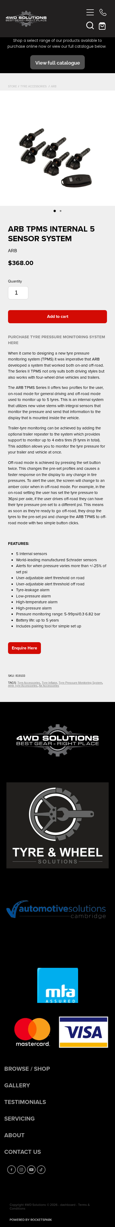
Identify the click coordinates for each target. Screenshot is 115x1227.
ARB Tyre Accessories (22, 685)
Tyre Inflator (49, 682)
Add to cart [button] (57, 316)
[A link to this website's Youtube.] (31, 1169)
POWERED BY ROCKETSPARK (31, 1219)
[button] (90, 25)
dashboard (67, 1204)
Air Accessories (49, 685)
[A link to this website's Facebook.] (11, 1169)
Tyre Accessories (33, 86)
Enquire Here (24, 648)
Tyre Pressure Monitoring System (80, 682)
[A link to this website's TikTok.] (41, 1169)
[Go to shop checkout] (103, 25)
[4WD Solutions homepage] (45, 19)
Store (12, 86)
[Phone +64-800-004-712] (103, 12)
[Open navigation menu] (90, 12)
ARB (53, 86)
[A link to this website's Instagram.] (21, 1169)
